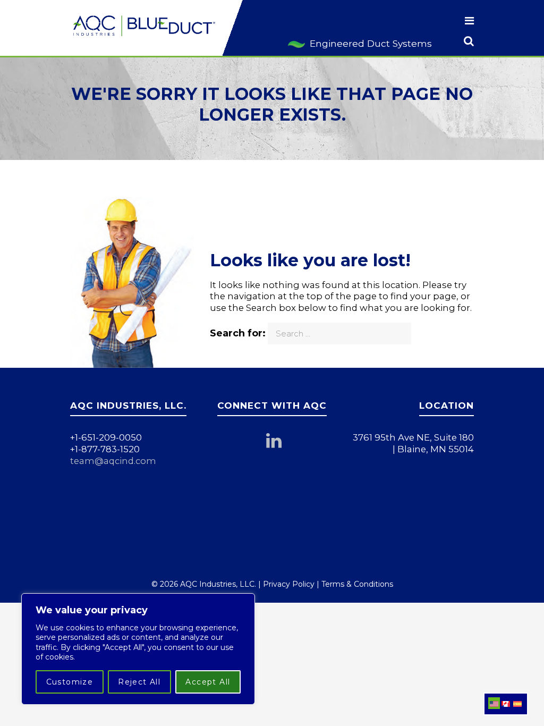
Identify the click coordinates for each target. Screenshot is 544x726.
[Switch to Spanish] (517, 703)
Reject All (139, 682)
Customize (70, 682)
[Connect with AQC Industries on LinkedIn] (279, 443)
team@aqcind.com (113, 460)
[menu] (469, 22)
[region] (138, 649)
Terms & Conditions (357, 584)
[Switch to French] (506, 703)
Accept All (207, 682)
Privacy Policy (288, 584)
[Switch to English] (494, 703)
